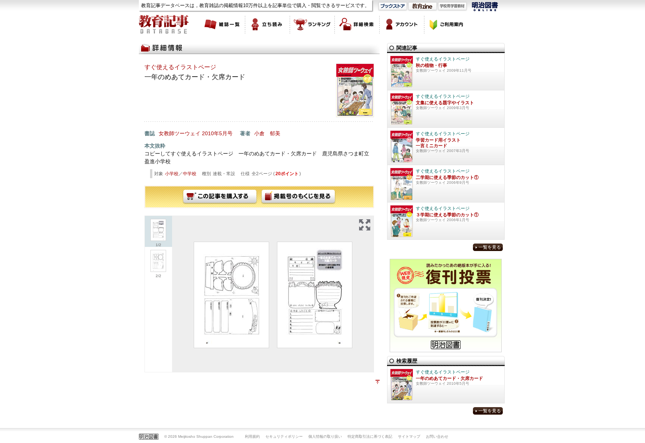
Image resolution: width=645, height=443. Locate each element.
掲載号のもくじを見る (298, 196)
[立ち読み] (267, 24)
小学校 (171, 173)
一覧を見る (490, 247)
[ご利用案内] (446, 24)
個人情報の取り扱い (325, 436)
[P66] (314, 295)
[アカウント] (402, 24)
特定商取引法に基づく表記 (370, 436)
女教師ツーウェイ (179, 133)
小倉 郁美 (267, 133)
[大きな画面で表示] (364, 224)
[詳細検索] (357, 24)
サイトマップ (409, 436)
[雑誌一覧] (222, 24)
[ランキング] (312, 24)
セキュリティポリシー (284, 436)
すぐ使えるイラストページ (180, 67)
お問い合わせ (437, 436)
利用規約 (252, 436)
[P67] (231, 295)
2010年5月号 (217, 133)
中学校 (189, 173)
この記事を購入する (220, 196)
